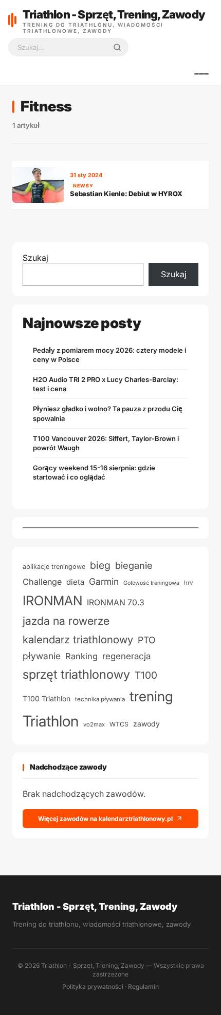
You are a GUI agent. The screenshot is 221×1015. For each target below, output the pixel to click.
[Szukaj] (117, 47)
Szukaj (35, 258)
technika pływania (100, 699)
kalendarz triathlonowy (78, 639)
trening (151, 696)
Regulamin (143, 986)
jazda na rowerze (66, 620)
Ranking (81, 656)
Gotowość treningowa (151, 583)
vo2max (94, 724)
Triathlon (51, 721)
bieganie (134, 565)
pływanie (42, 655)
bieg (100, 565)
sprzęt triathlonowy (76, 674)
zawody (146, 723)
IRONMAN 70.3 (115, 602)
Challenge (42, 582)
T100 (146, 675)
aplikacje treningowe (54, 566)
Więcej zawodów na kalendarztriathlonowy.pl (105, 818)
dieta (75, 582)
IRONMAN (52, 600)
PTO (146, 640)
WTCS (118, 724)
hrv (188, 582)
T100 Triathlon (46, 698)
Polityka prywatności (92, 986)
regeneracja (126, 655)
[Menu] (201, 74)
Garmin (104, 581)
